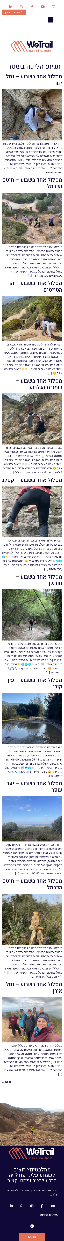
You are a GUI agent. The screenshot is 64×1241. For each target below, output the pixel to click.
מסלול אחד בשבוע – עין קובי (35, 683)
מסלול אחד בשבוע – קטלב (32, 480)
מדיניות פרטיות (49, 1215)
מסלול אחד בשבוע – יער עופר (34, 786)
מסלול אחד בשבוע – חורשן (39, 580)
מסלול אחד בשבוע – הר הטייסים (35, 286)
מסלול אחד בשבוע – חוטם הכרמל (32, 183)
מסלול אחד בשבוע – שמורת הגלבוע (39, 384)
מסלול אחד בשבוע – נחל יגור (34, 80)
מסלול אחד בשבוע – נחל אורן (34, 987)
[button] (50, 19)
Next (6, 1082)
